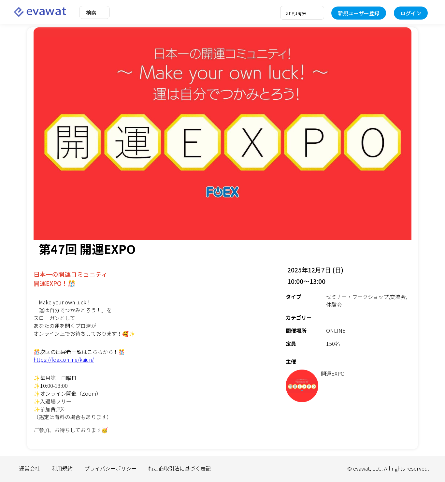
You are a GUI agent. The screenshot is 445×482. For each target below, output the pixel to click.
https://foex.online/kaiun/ (64, 359)
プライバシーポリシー (110, 468)
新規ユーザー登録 (359, 13)
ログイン (410, 13)
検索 (91, 12)
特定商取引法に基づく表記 (179, 468)
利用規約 (62, 468)
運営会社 (29, 468)
